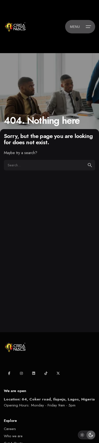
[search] (90, 165)
